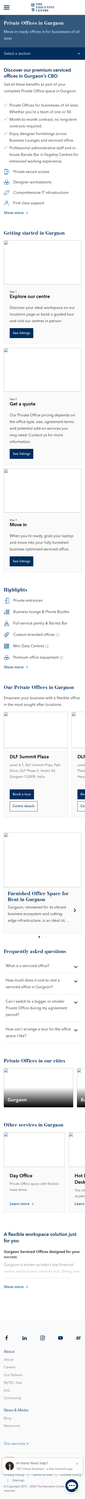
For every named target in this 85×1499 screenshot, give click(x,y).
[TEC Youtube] (60, 1338)
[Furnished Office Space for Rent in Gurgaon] (42, 910)
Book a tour (22, 794)
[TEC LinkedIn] (24, 1338)
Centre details (23, 806)
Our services (14, 1443)
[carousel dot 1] (39, 937)
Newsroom (12, 1426)
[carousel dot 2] (42, 937)
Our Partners (13, 1375)
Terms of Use (42, 1475)
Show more (14, 212)
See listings (21, 333)
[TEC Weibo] (78, 1338)
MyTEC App (13, 1383)
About (8, 1360)
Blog (7, 1418)
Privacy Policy (14, 1475)
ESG (7, 1390)
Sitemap (18, 1480)
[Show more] (7, 7)
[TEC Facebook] (6, 1338)
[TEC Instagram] (42, 1338)
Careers (9, 1367)
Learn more (20, 1203)
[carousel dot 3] (45, 937)
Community (12, 1398)
